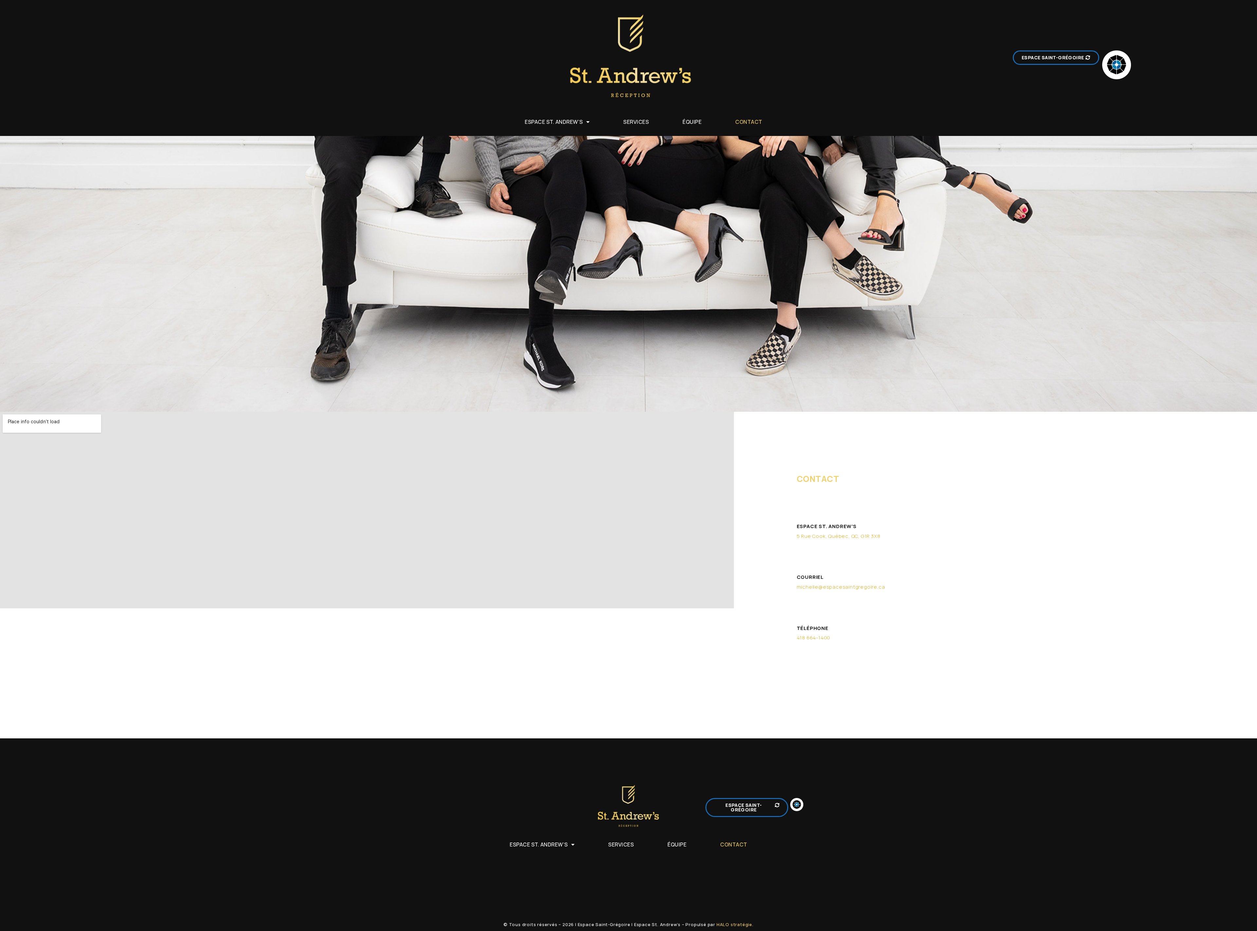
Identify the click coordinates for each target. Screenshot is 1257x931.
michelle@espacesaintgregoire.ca (841, 586)
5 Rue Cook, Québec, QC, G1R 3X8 (839, 536)
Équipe (692, 121)
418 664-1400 (813, 637)
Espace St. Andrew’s (554, 121)
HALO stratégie (734, 924)
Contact (748, 121)
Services (636, 121)
